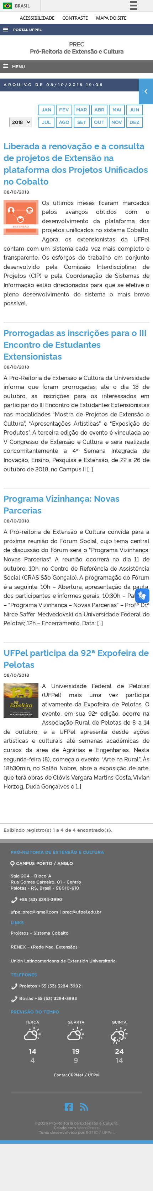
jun (134, 109)
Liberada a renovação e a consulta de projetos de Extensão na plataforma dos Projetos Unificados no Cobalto (76, 163)
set (81, 122)
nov (116, 122)
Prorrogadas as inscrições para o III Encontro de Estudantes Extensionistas (75, 344)
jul (46, 122)
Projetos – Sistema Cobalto (40, 933)
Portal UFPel (27, 30)
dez (134, 122)
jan (46, 109)
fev (64, 109)
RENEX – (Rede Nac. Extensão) (44, 947)
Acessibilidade (38, 18)
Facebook (69, 1107)
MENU (17, 66)
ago (64, 122)
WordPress (88, 1128)
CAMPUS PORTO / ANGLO (44, 863)
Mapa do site (111, 18)
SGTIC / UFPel (100, 1132)
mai (116, 109)
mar (81, 109)
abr (99, 109)
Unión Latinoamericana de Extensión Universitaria (63, 961)
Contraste (75, 18)
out (99, 122)
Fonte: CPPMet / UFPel (76, 1075)
